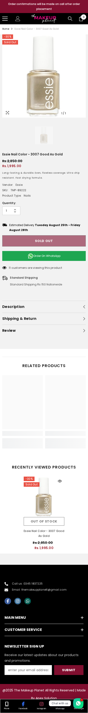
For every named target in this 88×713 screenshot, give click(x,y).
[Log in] (17, 18)
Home (5, 29)
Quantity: (9, 203)
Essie (19, 185)
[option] (44, 6)
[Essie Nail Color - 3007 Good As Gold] (44, 497)
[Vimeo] (27, 601)
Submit (69, 670)
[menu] (5, 18)
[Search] (70, 18)
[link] (22, 433)
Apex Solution (46, 698)
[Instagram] (17, 601)
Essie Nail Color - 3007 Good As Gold (44, 533)
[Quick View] (59, 481)
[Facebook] (8, 601)
